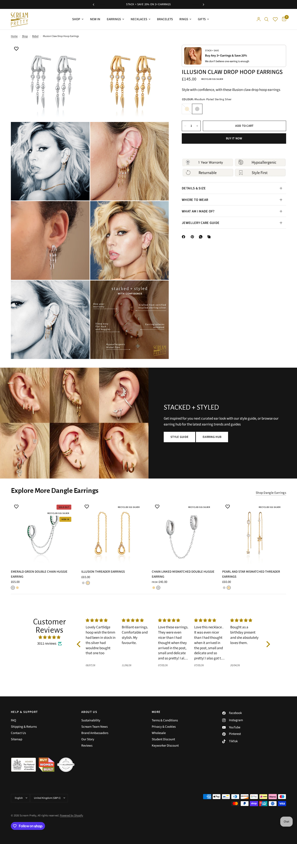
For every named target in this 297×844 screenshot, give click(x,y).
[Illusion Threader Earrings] (113, 533)
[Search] (266, 19)
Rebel (35, 36)
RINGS (183, 19)
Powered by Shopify (71, 815)
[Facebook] (184, 236)
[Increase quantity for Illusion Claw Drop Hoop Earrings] (197, 126)
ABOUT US (89, 712)
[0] (283, 19)
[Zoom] (80, 52)
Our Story (87, 739)
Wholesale (159, 733)
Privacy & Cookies (164, 726)
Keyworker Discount (165, 745)
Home (14, 36)
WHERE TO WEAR (195, 199)
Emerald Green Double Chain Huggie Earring (39, 574)
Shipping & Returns (24, 726)
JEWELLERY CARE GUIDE (200, 222)
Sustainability (90, 720)
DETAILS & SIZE (194, 188)
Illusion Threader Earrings (103, 571)
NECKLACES (139, 19)
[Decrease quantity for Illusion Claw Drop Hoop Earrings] (185, 126)
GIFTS (202, 19)
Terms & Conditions (165, 720)
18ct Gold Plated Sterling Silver (187, 109)
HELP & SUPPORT (24, 712)
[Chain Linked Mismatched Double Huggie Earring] (184, 533)
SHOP (76, 19)
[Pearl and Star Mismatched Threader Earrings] (254, 533)
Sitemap (16, 739)
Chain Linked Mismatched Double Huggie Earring (183, 574)
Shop (25, 36)
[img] (49, 637)
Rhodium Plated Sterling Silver (197, 109)
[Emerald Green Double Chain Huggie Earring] (43, 533)
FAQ (13, 720)
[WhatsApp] (201, 236)
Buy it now (234, 138)
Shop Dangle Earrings (271, 493)
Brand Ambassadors (94, 733)
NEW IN (95, 19)
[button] (179, 437)
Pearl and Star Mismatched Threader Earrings (251, 574)
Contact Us (18, 733)
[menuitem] (78, 19)
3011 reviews (46, 643)
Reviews (86, 745)
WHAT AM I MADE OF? (198, 211)
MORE (156, 712)
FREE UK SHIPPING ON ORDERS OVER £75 (149, 4)
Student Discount (163, 739)
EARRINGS (114, 19)
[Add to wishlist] (16, 49)
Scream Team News (94, 726)
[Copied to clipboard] (209, 236)
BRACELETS (165, 19)
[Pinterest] (193, 236)
